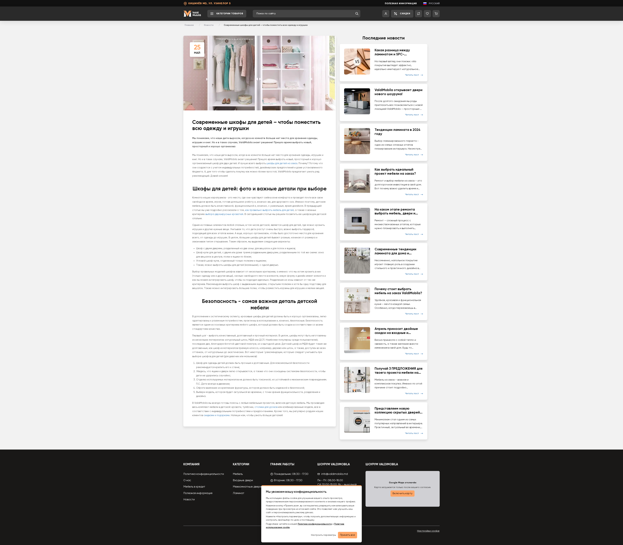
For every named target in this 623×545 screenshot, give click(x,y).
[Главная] (192, 14)
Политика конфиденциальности (203, 474)
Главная (189, 25)
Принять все (347, 535)
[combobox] (305, 13)
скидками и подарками (217, 415)
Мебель (238, 474)
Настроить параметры (323, 535)
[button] (356, 13)
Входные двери (243, 480)
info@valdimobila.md (334, 474)
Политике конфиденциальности (315, 524)
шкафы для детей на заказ (281, 163)
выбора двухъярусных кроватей (224, 214)
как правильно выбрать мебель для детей (269, 210)
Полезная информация (401, 3)
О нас (187, 480)
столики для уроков (266, 407)
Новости (209, 25)
